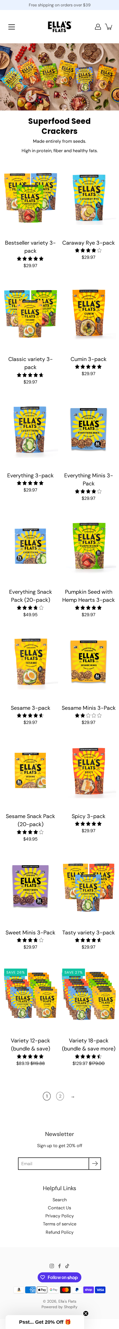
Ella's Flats (67, 1301)
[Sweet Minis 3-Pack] (30, 887)
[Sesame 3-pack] (30, 662)
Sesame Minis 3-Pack (89, 707)
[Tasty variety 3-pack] (88, 887)
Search (60, 1200)
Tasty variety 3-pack (88, 932)
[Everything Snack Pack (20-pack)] (30, 546)
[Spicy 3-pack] (88, 770)
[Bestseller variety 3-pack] (30, 197)
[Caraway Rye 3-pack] (88, 197)
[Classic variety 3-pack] (30, 313)
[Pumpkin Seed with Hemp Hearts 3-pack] (88, 546)
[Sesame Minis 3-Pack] (88, 662)
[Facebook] (59, 1266)
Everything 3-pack (30, 475)
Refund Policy (60, 1232)
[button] (45, 1322)
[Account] (98, 26)
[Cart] (109, 26)
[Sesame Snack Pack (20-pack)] (30, 770)
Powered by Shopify (59, 1306)
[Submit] (95, 1163)
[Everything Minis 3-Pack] (88, 430)
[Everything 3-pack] (30, 430)
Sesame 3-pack (30, 707)
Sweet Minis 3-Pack (30, 932)
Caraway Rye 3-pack (88, 242)
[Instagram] (51, 1266)
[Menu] (12, 27)
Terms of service (59, 1224)
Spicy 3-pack (88, 816)
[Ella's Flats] (60, 27)
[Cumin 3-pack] (88, 313)
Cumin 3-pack (89, 359)
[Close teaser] (86, 1313)
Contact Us (59, 1208)
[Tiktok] (67, 1266)
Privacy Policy (59, 1216)
